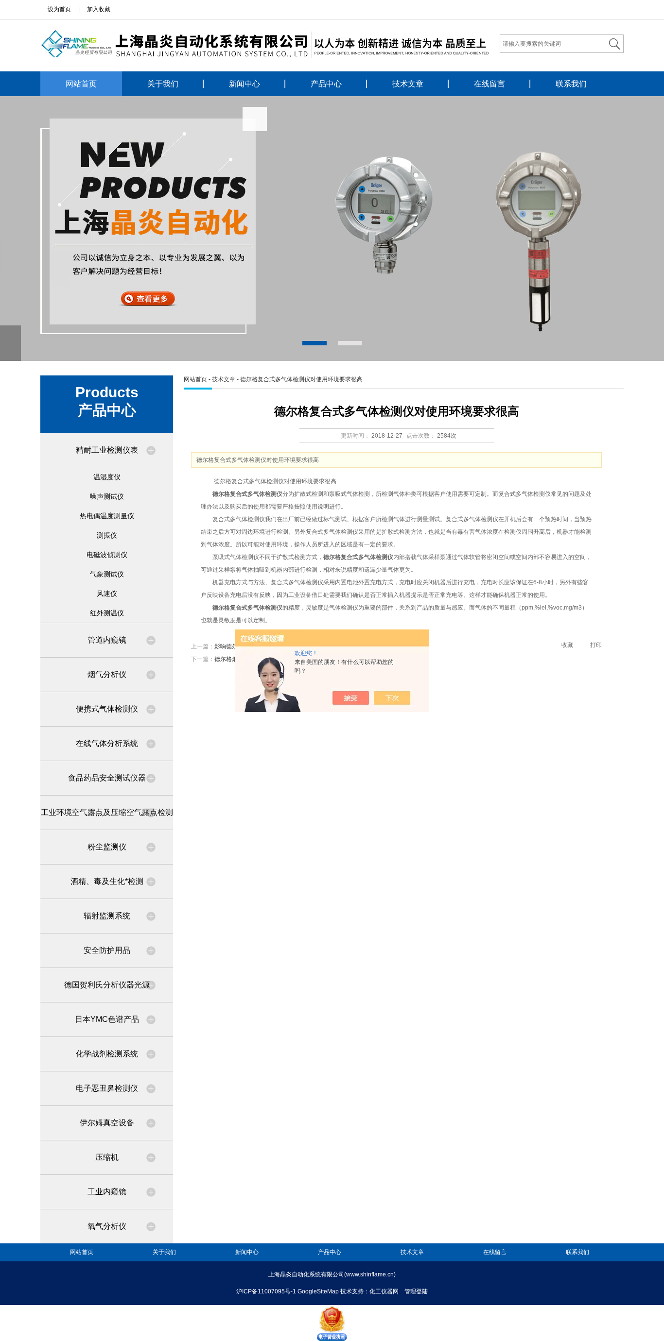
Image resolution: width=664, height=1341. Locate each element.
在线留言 (489, 84)
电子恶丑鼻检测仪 (107, 1088)
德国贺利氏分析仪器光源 (107, 985)
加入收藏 (98, 9)
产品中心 (326, 84)
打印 (596, 645)
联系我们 (571, 84)
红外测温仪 (107, 613)
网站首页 (81, 84)
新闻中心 (244, 84)
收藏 (567, 645)
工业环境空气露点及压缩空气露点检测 (107, 812)
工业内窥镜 (106, 1192)
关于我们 (162, 84)
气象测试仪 (107, 574)
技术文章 (407, 84)
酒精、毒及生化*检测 (106, 881)
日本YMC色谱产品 (107, 1019)
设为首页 (59, 9)
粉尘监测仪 (106, 847)
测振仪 (107, 535)
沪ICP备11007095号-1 (266, 1291)
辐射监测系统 (107, 916)
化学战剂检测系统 (107, 1054)
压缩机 (107, 1157)
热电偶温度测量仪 (107, 516)
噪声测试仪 (107, 496)
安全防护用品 (107, 950)
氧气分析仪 (106, 1226)
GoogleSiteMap (318, 1291)
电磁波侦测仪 (107, 555)
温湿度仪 (107, 477)
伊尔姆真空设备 (107, 1123)
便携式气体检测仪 (107, 709)
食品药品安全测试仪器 (107, 778)
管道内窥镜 (106, 640)
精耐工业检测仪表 (107, 450)
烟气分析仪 (106, 674)
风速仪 (107, 593)
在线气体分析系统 (107, 743)
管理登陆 (416, 1291)
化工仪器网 (384, 1291)
